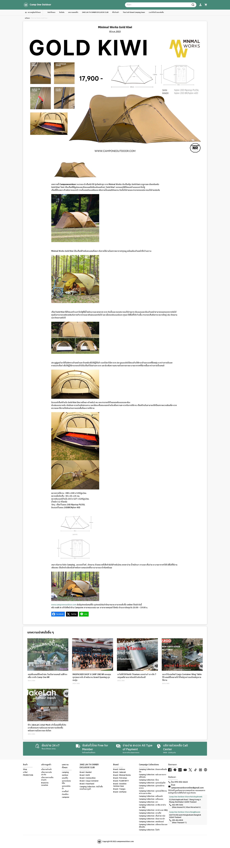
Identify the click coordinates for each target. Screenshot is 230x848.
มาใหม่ (25, 772)
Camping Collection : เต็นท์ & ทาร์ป (152, 816)
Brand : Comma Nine (87, 778)
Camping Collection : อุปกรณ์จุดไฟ (152, 783)
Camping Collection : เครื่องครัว (151, 796)
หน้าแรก (27, 18)
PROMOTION (28, 775)
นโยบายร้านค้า (46, 769)
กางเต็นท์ (65, 791)
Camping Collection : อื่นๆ (149, 780)
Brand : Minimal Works (122, 775)
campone (65, 797)
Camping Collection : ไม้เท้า (149, 830)
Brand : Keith (85, 775)
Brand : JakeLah (119, 772)
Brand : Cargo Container (89, 781)
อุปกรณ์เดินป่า (66, 787)
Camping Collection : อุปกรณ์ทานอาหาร (151, 787)
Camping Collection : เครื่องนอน (151, 799)
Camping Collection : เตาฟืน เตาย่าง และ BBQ (152, 806)
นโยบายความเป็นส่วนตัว (47, 778)
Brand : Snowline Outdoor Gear (119, 785)
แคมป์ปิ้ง (65, 778)
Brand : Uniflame (119, 792)
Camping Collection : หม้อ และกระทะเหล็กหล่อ (152, 776)
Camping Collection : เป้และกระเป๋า (152, 819)
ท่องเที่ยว (65, 794)
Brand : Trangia (119, 789)
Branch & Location (44, 784)
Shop (25, 769)
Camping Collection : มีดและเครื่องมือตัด (153, 770)
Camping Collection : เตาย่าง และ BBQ (153, 810)
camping (65, 772)
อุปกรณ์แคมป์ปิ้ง (66, 782)
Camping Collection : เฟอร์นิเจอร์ (151, 822)
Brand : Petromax (120, 778)
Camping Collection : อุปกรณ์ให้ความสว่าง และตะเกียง (153, 792)
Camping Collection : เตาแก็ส (150, 813)
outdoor (65, 775)
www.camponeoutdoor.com (63, 604)
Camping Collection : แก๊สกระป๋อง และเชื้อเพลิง (153, 825)
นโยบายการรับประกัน (46, 773)
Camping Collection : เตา (148, 802)
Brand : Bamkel (86, 772)
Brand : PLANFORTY (121, 781)
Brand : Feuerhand (87, 784)
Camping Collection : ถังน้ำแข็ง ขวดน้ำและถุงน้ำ (91, 788)
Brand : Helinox (119, 769)
